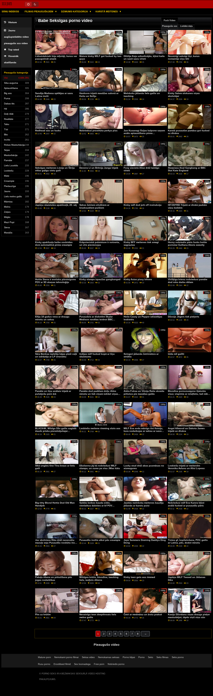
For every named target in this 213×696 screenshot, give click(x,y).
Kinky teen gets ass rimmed (139, 577)
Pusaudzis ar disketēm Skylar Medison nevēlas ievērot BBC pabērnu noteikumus (96, 319)
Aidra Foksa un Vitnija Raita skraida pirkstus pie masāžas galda (144, 392)
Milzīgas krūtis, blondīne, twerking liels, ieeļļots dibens (98, 578)
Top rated (13, 49)
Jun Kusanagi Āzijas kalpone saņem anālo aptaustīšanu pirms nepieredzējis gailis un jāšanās (144, 133)
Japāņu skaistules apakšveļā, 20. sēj (56, 205)
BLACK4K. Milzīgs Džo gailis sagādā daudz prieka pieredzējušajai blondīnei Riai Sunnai (55, 431)
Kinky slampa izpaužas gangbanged (99, 279)
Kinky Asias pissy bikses (138, 279)
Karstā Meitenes (107, 11)
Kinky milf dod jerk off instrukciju (143, 205)
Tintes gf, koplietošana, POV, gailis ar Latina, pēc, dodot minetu (188, 541)
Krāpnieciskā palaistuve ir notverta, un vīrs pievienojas (99, 243)
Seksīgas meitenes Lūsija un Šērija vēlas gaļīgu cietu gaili (55, 169)
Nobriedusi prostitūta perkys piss (98, 130)
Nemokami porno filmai (66, 657)
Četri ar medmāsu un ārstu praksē (143, 614)
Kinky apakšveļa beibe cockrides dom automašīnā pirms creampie (54, 243)
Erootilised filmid (62, 664)
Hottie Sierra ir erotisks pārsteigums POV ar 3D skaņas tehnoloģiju (55, 280)
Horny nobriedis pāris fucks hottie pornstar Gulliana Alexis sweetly (187, 243)
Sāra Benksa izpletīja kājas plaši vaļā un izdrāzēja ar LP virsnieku (56, 355)
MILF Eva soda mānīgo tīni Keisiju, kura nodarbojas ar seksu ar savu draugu (143, 431)
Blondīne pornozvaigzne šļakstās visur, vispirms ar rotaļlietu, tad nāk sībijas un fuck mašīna (188, 394)
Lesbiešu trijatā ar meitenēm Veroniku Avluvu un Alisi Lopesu (186, 467)
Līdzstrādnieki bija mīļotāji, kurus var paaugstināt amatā (56, 57)
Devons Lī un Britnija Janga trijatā (98, 167)
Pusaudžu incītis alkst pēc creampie (99, 540)
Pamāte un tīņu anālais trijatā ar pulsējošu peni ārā (53, 392)
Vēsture (12, 22)
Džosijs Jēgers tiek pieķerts (183, 316)
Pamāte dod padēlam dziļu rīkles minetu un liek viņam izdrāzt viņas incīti (98, 394)
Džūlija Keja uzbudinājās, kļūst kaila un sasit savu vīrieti (144, 57)
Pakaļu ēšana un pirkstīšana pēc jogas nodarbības (53, 578)
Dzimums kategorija (74, 11)
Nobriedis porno (116, 664)
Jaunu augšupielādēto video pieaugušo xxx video (16, 37)
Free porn (99, 664)
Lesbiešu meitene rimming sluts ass (99, 428)
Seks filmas (162, 657)
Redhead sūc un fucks (48, 130)
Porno (141, 657)
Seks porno (178, 657)
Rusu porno (44, 664)
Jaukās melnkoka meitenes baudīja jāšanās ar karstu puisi (144, 504)
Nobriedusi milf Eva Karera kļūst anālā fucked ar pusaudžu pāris (186, 504)
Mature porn (44, 657)
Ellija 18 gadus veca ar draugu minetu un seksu (52, 318)
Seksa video (88, 657)
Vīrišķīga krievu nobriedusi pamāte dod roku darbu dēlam (187, 280)
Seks (150, 657)
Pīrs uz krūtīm (43, 614)
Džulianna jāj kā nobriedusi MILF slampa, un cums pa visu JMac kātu (99, 467)
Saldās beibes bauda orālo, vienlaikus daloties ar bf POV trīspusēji (95, 505)
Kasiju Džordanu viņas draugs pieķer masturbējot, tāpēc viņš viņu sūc (189, 616)
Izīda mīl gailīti (176, 354)
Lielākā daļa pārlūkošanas (186, 29)
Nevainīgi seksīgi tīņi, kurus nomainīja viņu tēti (184, 57)
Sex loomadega (82, 664)
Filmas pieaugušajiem (39, 11)
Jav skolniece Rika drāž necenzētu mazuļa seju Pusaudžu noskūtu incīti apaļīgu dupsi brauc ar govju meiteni (56, 543)
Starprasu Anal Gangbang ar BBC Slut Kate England (187, 169)
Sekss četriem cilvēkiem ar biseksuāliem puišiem (94, 206)
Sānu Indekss (10, 11)
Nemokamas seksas (108, 657)
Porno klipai (129, 657)
